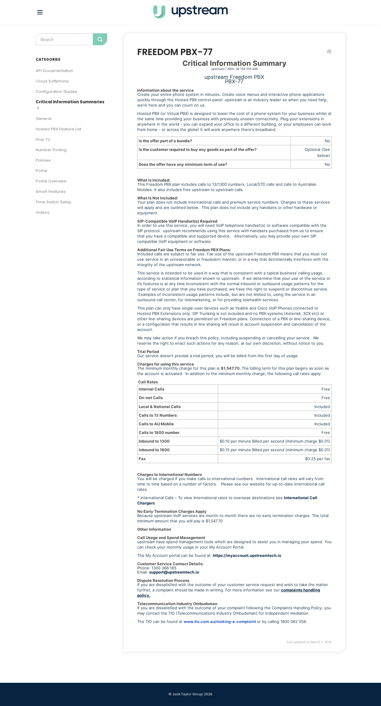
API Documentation (54, 71)
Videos (42, 212)
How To (43, 139)
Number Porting (51, 150)
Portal (41, 171)
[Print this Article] (329, 52)
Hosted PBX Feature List (58, 129)
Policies (43, 160)
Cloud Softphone (52, 81)
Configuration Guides (56, 91)
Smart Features (50, 191)
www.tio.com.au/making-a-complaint (220, 621)
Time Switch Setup (53, 202)
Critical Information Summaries (70, 102)
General (43, 118)
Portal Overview (51, 181)
